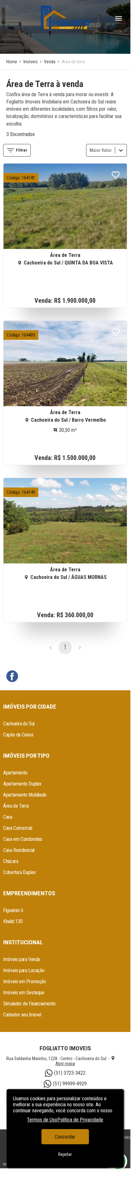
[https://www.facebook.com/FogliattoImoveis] (12, 676)
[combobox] (90, 150)
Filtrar (21, 150)
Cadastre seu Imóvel (22, 1015)
